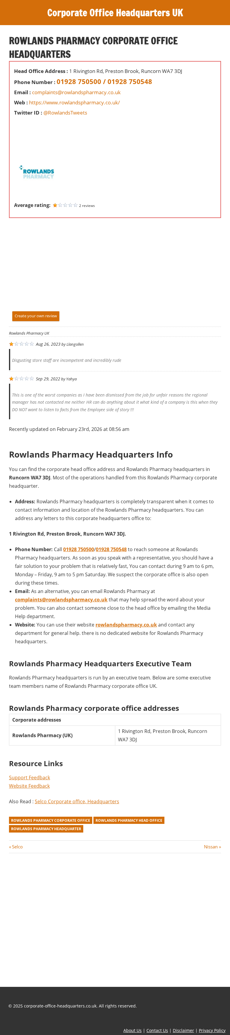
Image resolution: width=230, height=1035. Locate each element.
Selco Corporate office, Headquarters (77, 801)
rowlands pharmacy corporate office (50, 820)
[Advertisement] (32, 131)
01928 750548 (111, 549)
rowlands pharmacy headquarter (46, 828)
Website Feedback (29, 786)
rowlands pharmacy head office (129, 820)
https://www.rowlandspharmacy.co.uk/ (74, 102)
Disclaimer (183, 1030)
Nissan (211, 847)
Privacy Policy (212, 1030)
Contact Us (157, 1030)
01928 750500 (78, 549)
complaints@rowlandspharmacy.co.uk (76, 92)
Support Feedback (29, 777)
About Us (132, 1030)
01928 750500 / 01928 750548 (104, 81)
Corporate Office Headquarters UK (115, 12)
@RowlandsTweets (65, 112)
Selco (17, 847)
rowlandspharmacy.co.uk (126, 624)
